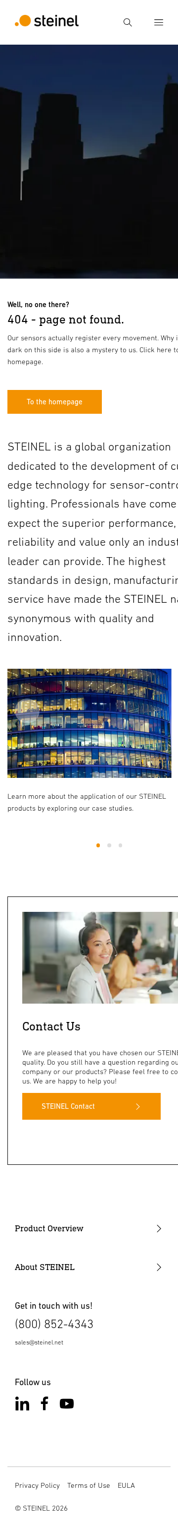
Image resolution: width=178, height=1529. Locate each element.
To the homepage (55, 401)
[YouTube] (66, 1406)
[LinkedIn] (22, 1406)
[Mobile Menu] (158, 22)
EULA (126, 1485)
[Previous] (27, 711)
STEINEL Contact (68, 1106)
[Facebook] (44, 1406)
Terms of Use (88, 1485)
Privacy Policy (37, 1485)
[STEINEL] (47, 22)
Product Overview (49, 1228)
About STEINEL (45, 1267)
